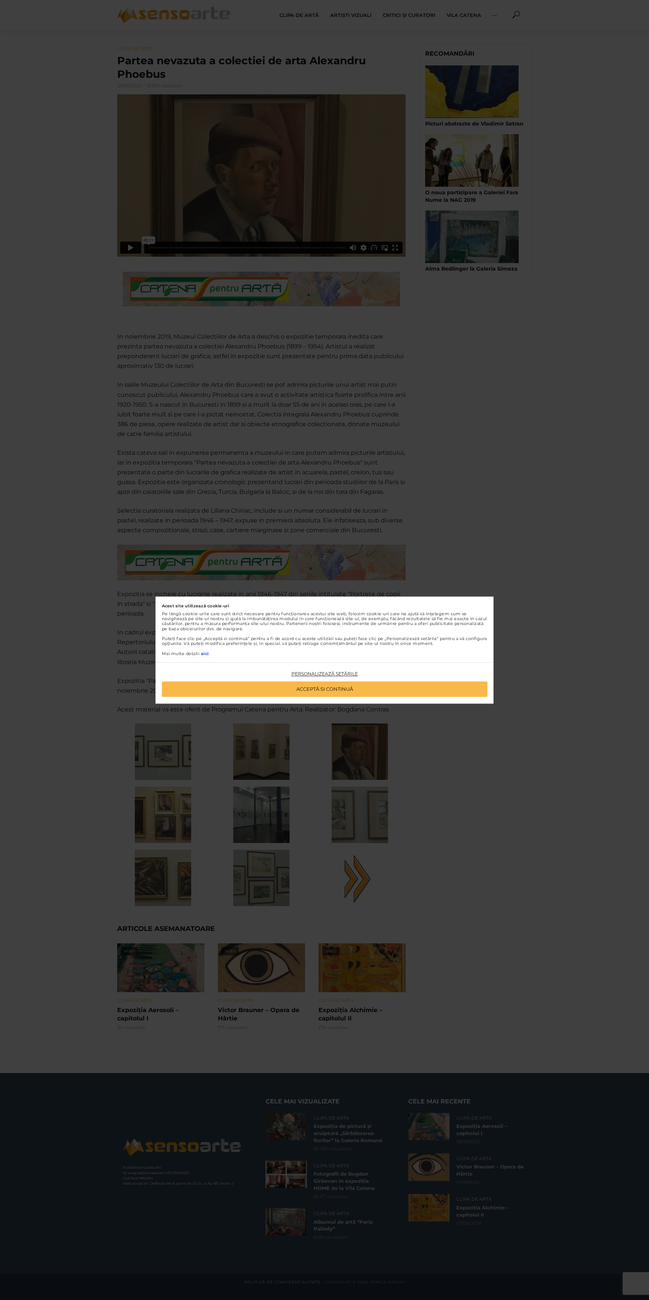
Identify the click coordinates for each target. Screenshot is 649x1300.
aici (205, 653)
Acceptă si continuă (324, 689)
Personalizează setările (324, 674)
